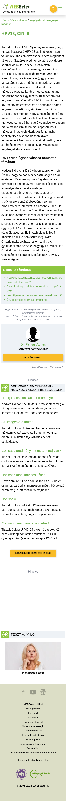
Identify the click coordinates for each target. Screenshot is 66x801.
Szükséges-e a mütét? (17, 422)
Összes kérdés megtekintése (33, 553)
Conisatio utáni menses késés (23, 475)
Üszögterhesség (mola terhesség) (27, 299)
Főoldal (5, 20)
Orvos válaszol (19, 20)
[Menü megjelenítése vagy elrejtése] (60, 9)
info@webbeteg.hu (37, 759)
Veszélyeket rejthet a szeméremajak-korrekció (34, 295)
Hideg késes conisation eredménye (27, 398)
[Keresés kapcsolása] (53, 9)
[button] (23, 693)
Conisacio (8, 499)
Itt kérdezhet (33, 357)
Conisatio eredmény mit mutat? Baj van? (31, 451)
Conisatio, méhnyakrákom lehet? (25, 523)
